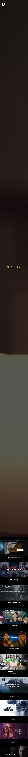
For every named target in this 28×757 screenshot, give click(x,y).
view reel (14, 273)
